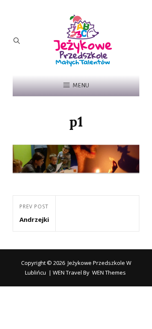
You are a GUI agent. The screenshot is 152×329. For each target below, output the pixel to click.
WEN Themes (109, 272)
